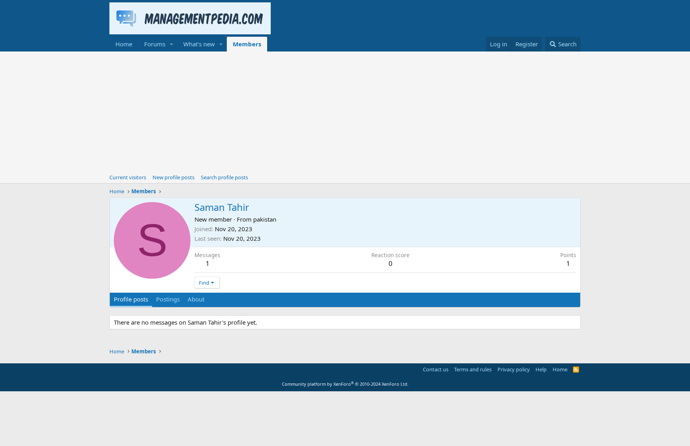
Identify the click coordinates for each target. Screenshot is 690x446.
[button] (171, 44)
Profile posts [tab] (131, 299)
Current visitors (127, 177)
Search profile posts (224, 177)
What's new (199, 44)
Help (541, 369)
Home (123, 44)
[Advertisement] (345, 111)
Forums (154, 44)
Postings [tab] (168, 299)
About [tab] (196, 299)
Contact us (435, 369)
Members (247, 44)
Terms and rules (473, 369)
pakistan (264, 219)
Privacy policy (514, 369)
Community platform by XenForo (345, 384)
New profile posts (173, 177)
